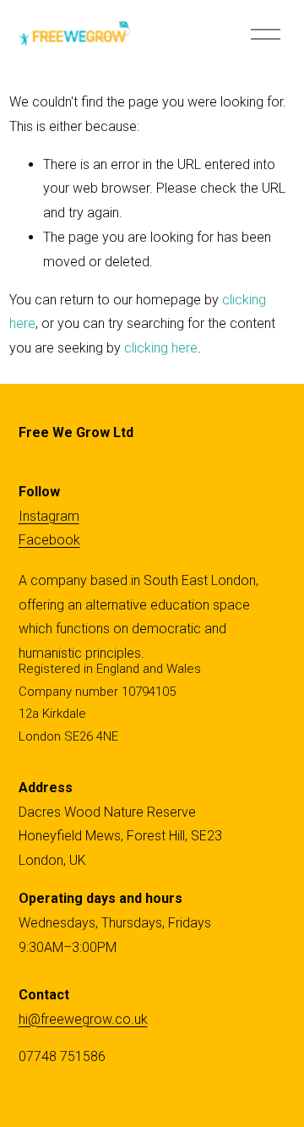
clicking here (161, 348)
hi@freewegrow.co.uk (83, 1019)
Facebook (49, 540)
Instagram (49, 516)
